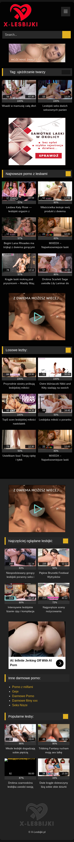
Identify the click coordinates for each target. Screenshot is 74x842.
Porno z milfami (22, 687)
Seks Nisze (20, 705)
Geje (15, 691)
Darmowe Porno (23, 696)
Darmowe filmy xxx (25, 700)
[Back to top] (62, 830)
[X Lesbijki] (30, 16)
